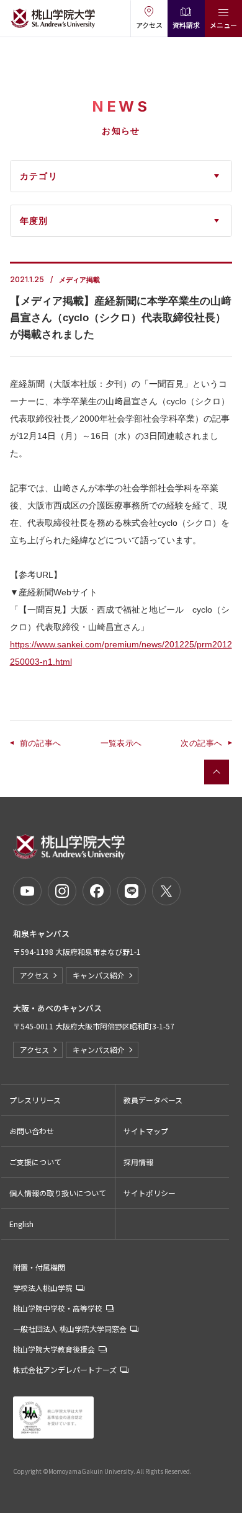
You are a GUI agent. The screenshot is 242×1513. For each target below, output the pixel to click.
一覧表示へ (121, 743)
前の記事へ (40, 743)
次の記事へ (201, 743)
